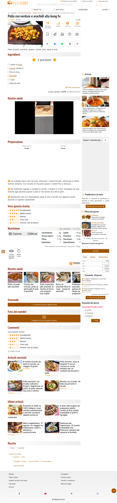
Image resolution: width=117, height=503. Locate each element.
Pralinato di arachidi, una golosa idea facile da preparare (78, 289)
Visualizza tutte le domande (99, 294)
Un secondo (89, 313)
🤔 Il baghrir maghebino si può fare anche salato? (94, 279)
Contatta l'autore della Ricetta (45, 305)
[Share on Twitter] (70, 43)
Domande (83, 10)
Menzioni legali (66, 484)
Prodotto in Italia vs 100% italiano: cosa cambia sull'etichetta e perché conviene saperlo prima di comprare (25, 411)
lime (12, 79)
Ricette (37, 10)
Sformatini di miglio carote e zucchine (98, 218)
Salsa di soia (15, 83)
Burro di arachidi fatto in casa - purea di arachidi (63, 287)
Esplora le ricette (15, 454)
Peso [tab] (85, 257)
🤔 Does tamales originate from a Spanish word (93, 289)
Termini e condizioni (68, 480)
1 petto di (16, 64)
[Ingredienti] (3, 251)
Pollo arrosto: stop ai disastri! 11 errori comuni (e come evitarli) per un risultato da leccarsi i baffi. (62, 367)
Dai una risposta (86, 282)
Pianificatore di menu (94, 206)
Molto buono (25, 213)
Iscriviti (95, 251)
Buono (23, 216)
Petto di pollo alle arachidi (14, 285)
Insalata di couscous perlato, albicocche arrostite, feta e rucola (99, 226)
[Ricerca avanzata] (100, 4)
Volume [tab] (92, 257)
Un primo (88, 310)
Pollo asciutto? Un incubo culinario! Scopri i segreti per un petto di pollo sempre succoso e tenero (33, 386)
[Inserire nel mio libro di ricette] (47, 34)
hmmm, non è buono (29, 223)
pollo (20, 64)
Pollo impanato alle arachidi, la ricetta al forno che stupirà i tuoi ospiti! (47, 289)
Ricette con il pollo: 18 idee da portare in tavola (70, 383)
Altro (105, 10)
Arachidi (13, 76)
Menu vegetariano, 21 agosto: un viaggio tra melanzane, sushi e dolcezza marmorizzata (33, 428)
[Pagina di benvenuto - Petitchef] (9, 13)
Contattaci (64, 474)
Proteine (16, 457)
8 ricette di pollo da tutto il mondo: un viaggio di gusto (32, 363)
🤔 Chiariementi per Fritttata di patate (95, 284)
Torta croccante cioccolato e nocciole (98, 233)
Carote (12, 68)
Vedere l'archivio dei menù (94, 238)
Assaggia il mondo (20, 461)
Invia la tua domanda (96, 297)
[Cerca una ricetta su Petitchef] (97, 4)
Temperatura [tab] (103, 257)
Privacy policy (66, 477)
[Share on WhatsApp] (62, 43)
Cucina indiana (46, 461)
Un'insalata (89, 316)
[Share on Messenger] (55, 43)
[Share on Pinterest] (77, 43)
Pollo (12, 448)
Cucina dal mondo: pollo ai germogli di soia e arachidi (31, 287)
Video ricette (13, 477)
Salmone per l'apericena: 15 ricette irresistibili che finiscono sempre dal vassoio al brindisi (70, 428)
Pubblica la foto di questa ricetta (44, 320)
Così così (24, 220)
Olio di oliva (15, 72)
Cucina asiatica (34, 461)
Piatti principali (19, 466)
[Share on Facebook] (47, 43)
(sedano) (16, 68)
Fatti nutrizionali (73, 87)
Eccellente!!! (25, 210)
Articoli (59, 10)
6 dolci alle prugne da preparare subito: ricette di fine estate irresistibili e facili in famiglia (70, 410)
